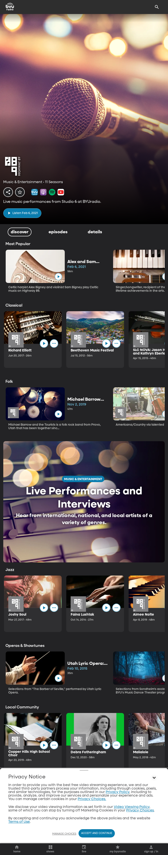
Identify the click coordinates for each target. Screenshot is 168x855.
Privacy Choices (140, 810)
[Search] (157, 7)
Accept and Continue (96, 833)
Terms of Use (19, 822)
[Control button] (154, 777)
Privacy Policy (117, 792)
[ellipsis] (54, 343)
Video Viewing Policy (131, 807)
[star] (20, 192)
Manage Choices (64, 834)
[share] (8, 192)
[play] (58, 276)
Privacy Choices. (92, 799)
